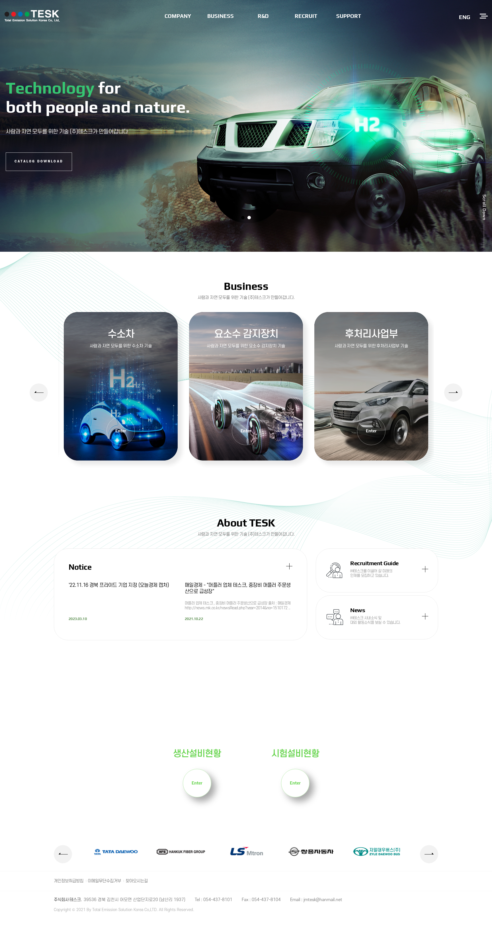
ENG (464, 17)
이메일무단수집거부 (104, 881)
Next (453, 392)
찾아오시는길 (137, 881)
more (121, 386)
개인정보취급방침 (68, 881)
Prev (39, 392)
